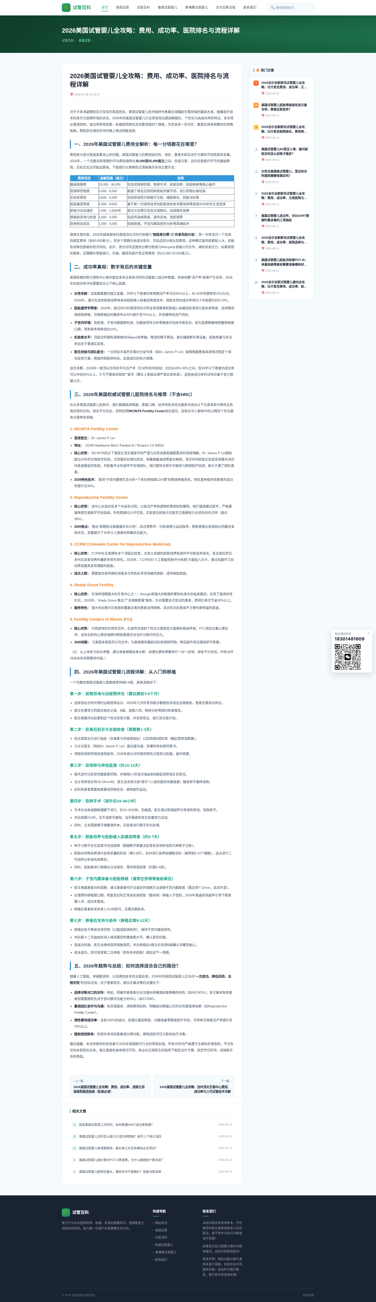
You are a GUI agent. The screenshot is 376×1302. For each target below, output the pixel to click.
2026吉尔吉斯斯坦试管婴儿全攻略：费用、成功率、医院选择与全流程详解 (284, 240)
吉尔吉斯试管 (225, 7)
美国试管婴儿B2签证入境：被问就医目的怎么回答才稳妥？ (284, 151)
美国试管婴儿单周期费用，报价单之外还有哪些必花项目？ (118, 1148)
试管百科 (143, 7)
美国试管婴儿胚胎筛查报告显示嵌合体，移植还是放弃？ (284, 107)
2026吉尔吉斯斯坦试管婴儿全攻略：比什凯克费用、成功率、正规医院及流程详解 (284, 85)
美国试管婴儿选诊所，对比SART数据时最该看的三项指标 (285, 218)
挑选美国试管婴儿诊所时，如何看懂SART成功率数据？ (116, 1124)
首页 (105, 7)
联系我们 (249, 7)
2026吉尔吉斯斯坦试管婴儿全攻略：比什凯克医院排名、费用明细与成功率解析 (284, 129)
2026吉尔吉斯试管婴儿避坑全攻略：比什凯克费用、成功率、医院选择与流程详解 (284, 284)
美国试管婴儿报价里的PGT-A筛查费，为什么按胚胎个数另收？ (121, 1160)
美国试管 (122, 7)
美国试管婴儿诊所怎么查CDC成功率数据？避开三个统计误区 (120, 1136)
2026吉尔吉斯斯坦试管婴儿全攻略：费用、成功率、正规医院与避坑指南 (284, 196)
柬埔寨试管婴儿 (196, 7)
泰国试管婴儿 (167, 7)
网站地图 (308, 1295)
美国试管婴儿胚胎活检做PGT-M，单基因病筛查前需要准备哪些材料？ (284, 262)
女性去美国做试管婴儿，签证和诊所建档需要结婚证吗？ (284, 173)
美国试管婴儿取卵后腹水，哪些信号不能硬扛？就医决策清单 (120, 1171)
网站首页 (161, 1223)
